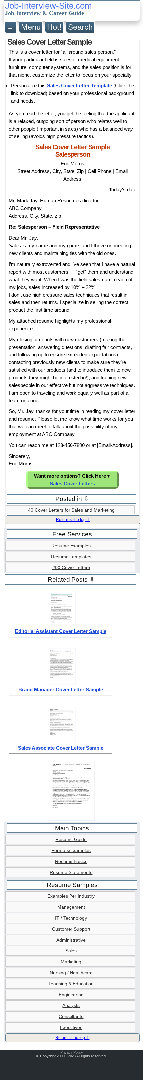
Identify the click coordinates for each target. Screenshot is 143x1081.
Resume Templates (71, 556)
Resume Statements (71, 872)
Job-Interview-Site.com (48, 8)
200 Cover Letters (71, 567)
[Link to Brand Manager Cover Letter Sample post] (61, 683)
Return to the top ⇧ (73, 519)
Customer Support (71, 929)
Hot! (54, 27)
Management (71, 907)
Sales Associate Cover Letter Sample (60, 748)
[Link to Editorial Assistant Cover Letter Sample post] (61, 625)
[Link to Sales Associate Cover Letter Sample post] (61, 741)
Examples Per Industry (71, 896)
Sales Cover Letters (72, 483)
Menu (31, 27)
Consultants (71, 1016)
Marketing (71, 961)
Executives (71, 1027)
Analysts (71, 1005)
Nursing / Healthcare (71, 972)
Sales (71, 950)
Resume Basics (71, 861)
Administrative (71, 940)
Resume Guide (71, 839)
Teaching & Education (71, 983)
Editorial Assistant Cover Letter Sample (60, 631)
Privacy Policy (71, 1052)
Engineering (71, 994)
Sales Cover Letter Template (79, 85)
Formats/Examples (71, 850)
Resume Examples (71, 545)
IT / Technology (71, 918)
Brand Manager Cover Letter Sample (60, 689)
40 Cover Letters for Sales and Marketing (71, 510)
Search (80, 27)
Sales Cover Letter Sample (49, 41)
